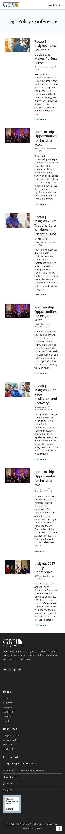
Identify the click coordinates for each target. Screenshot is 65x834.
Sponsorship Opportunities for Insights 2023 (45, 138)
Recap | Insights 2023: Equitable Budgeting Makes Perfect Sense (45, 52)
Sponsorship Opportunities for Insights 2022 (45, 313)
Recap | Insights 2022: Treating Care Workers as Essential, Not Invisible (45, 227)
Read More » (40, 119)
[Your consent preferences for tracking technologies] (59, 828)
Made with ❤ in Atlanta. (32, 828)
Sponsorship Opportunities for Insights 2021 (45, 478)
